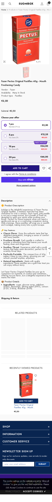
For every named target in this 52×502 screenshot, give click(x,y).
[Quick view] (35, 380)
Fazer (12, 89)
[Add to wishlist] (44, 168)
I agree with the (11, 174)
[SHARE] (49, 168)
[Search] (9, 3)
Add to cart (20, 168)
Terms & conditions (27, 174)
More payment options (26, 185)
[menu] (2, 3)
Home (3, 10)
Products (12, 10)
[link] (13, 352)
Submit (42, 464)
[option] (26, 39)
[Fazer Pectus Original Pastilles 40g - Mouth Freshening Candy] (26, 385)
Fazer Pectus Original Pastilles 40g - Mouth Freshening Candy (23, 406)
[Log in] (42, 3)
